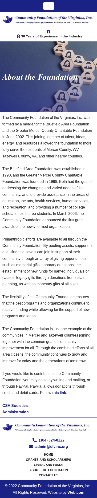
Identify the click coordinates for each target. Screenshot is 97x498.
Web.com (76, 492)
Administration (15, 412)
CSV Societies (15, 406)
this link (59, 393)
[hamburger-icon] (48, 6)
